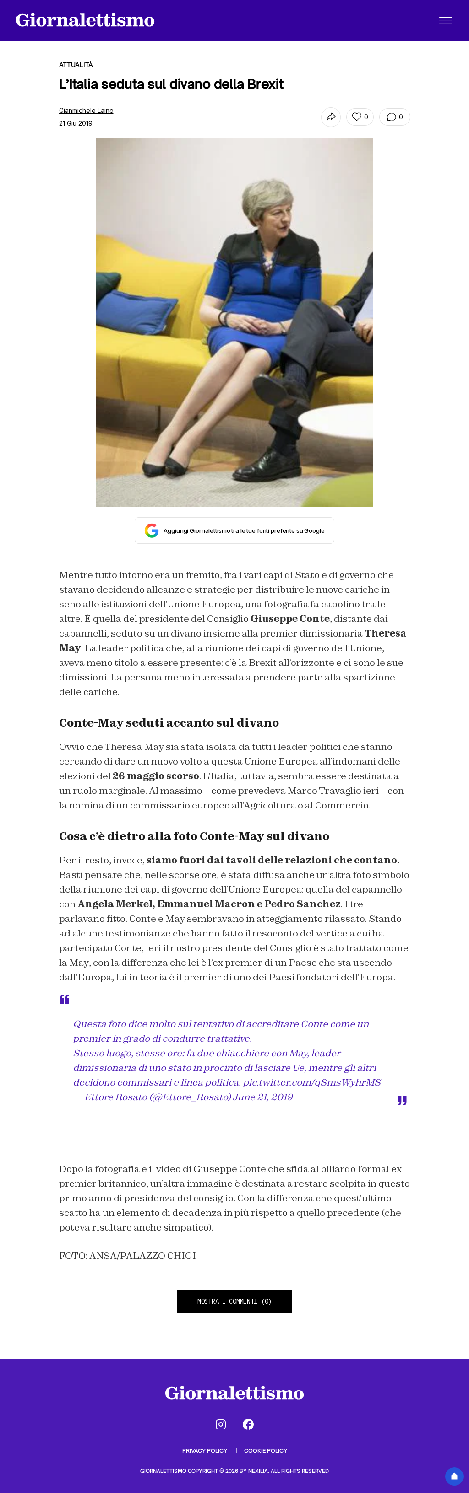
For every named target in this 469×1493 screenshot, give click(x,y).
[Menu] (445, 20)
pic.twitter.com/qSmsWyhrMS (312, 1082)
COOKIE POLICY (265, 1450)
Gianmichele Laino (86, 110)
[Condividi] (331, 117)
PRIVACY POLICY (205, 1450)
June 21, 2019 (263, 1097)
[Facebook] (248, 1424)
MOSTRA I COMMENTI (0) (234, 1301)
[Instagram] (221, 1424)
